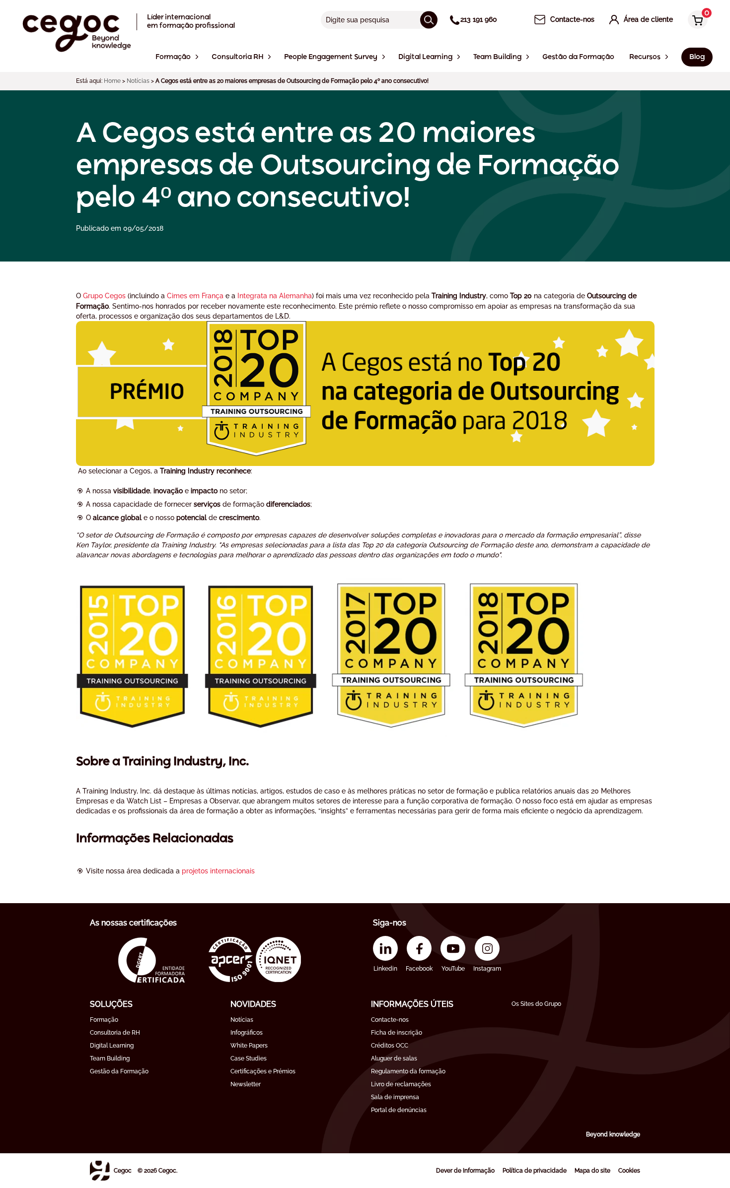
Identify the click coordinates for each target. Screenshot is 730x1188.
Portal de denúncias (399, 1110)
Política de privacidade (535, 1170)
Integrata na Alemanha (274, 296)
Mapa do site (592, 1170)
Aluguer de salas (394, 1058)
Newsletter (245, 1084)
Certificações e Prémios (262, 1071)
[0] (695, 20)
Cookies (629, 1170)
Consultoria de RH (115, 1032)
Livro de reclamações (401, 1084)
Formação (104, 1019)
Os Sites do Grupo (536, 1003)
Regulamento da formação (408, 1071)
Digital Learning (112, 1045)
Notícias (138, 80)
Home (112, 80)
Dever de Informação (465, 1170)
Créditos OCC (389, 1045)
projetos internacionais (218, 871)
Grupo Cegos (104, 296)
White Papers (249, 1045)
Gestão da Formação (119, 1071)
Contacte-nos (390, 1019)
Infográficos (246, 1032)
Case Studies (248, 1058)
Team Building (110, 1058)
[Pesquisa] (429, 19)
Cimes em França (195, 296)
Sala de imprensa (395, 1097)
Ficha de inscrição (396, 1032)
